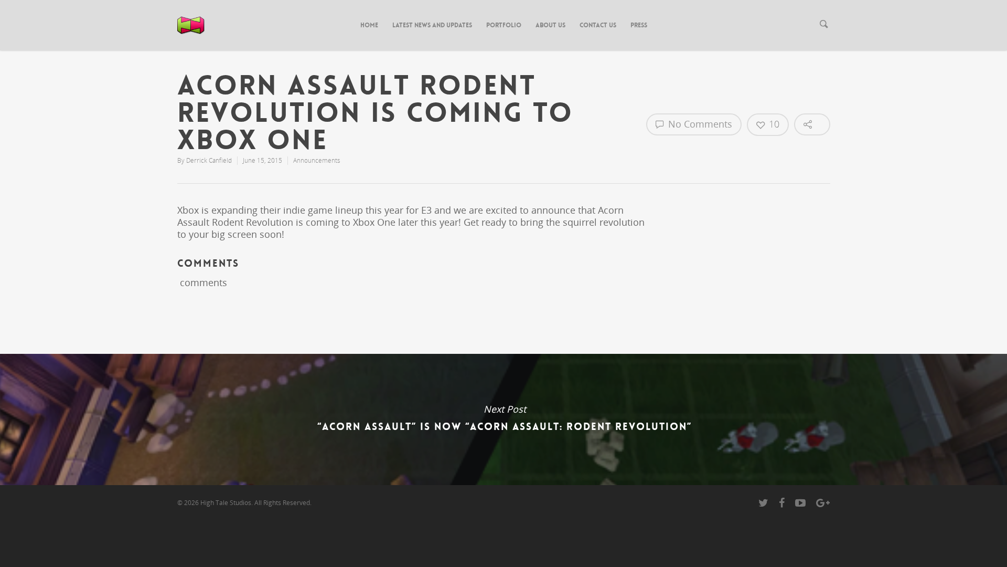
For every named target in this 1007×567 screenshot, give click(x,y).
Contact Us (598, 25)
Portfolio (503, 25)
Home (369, 25)
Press (638, 25)
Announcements (316, 160)
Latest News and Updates (432, 25)
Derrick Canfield (209, 160)
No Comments (699, 124)
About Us (550, 25)
